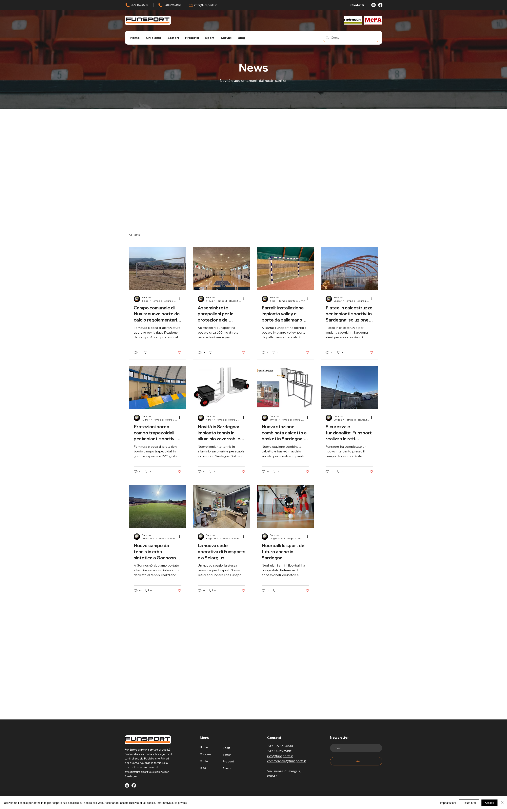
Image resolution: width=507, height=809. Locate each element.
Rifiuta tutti (469, 803)
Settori (227, 755)
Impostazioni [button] (448, 803)
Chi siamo (206, 754)
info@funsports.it (205, 5)
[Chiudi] (502, 802)
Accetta (489, 803)
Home (204, 747)
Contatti (205, 761)
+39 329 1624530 (280, 746)
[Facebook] (380, 5)
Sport (226, 748)
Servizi (227, 768)
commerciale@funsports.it (286, 761)
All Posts (134, 235)
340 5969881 (172, 5)
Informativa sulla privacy (172, 803)
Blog (203, 768)
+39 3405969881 (280, 751)
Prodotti (228, 761)
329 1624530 (139, 5)
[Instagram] (373, 5)
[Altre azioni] (180, 299)
